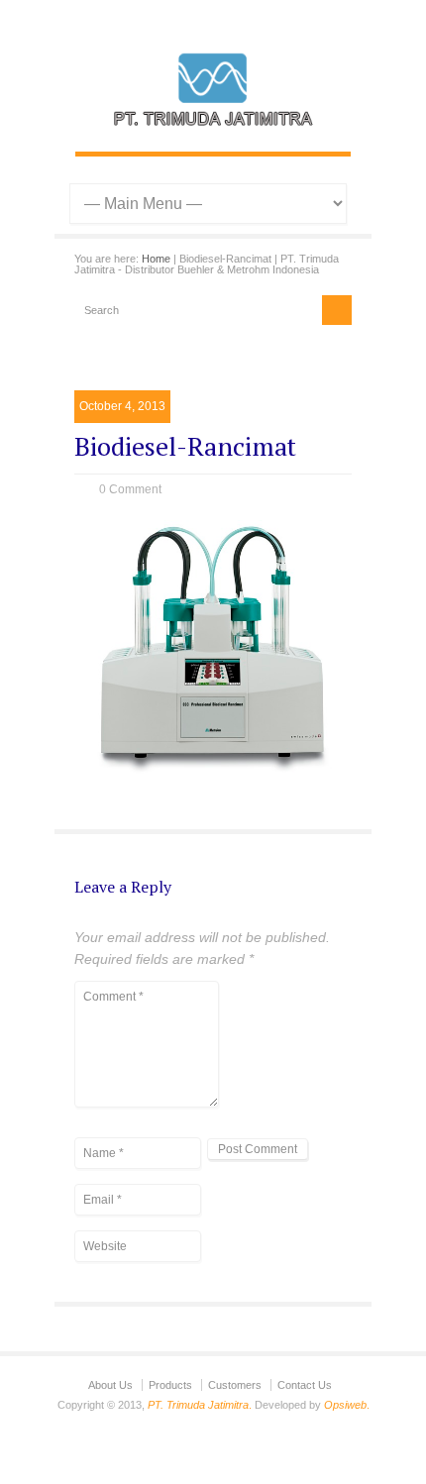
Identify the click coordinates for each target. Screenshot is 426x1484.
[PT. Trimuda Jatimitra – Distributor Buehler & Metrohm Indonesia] (213, 131)
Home (156, 259)
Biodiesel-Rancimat (185, 446)
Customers (235, 1385)
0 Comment (130, 489)
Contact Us (304, 1385)
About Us (110, 1385)
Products (170, 1385)
